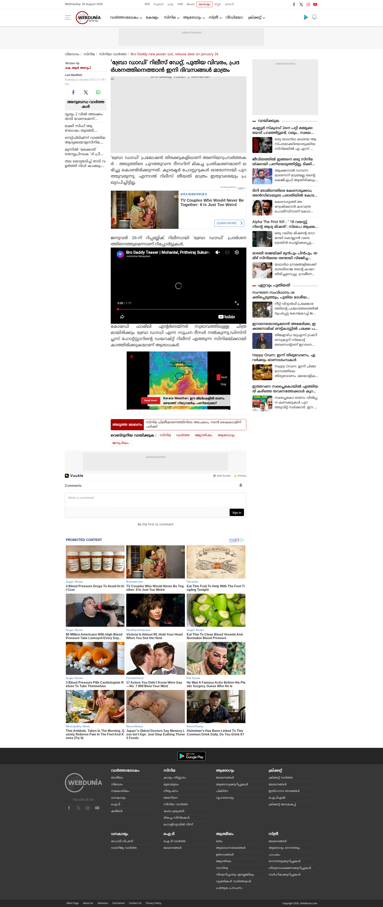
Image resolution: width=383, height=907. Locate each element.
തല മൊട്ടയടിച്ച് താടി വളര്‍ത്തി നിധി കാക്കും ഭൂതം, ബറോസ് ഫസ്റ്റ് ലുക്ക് (85, 163)
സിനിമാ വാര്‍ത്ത (112, 54)
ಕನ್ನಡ (218, 4)
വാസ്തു (222, 868)
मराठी (180, 4)
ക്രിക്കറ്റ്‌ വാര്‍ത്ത (281, 778)
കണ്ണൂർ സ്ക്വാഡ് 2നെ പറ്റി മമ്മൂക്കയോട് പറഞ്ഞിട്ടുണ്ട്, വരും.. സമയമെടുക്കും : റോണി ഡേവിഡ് (282, 130)
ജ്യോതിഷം (203, 435)
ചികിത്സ (222, 791)
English (159, 4)
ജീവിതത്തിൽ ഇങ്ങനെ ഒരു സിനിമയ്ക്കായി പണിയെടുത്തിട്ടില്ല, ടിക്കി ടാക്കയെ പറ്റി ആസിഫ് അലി (282, 162)
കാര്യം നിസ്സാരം (175, 778)
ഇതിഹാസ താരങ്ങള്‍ (284, 791)
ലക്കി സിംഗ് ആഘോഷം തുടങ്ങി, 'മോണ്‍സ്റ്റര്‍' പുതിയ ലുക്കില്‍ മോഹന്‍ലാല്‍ (85, 128)
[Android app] (191, 756)
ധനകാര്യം (118, 798)
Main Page (73, 903)
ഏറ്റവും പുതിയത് (274, 285)
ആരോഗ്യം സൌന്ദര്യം (284, 848)
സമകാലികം (120, 791)
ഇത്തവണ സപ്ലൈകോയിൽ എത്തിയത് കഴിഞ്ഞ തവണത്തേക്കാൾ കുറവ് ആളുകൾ (285, 389)
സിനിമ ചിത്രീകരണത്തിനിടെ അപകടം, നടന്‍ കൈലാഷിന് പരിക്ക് (193, 424)
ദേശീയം (117, 778)
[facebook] (294, 4)
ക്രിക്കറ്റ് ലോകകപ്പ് (282, 804)
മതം (219, 841)
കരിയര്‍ (116, 811)
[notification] (314, 17)
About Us (88, 903)
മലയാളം (204, 4)
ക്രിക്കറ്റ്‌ (254, 17)
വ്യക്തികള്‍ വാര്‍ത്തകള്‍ (233, 881)
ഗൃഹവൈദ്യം (225, 798)
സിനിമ (170, 17)
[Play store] (306, 17)
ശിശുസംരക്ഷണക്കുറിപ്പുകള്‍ (290, 868)
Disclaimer (119, 903)
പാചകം (274, 855)
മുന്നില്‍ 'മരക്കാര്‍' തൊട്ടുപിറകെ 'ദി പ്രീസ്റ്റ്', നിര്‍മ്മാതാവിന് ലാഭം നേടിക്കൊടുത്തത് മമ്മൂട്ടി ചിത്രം (86, 151)
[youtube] (315, 4)
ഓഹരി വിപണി (122, 841)
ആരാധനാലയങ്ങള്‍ (231, 848)
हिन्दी (147, 4)
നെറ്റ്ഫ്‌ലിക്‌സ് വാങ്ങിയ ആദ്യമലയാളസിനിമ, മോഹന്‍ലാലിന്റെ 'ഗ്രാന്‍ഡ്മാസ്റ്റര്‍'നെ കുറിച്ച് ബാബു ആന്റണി (85, 140)
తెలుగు (190, 4)
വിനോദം (72, 54)
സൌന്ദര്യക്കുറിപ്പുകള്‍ (285, 861)
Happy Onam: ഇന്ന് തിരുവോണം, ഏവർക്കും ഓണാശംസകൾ (283, 357)
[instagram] (308, 4)
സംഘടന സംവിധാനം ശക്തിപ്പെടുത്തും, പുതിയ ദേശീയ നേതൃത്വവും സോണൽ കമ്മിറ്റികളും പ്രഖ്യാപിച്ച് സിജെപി (283, 295)
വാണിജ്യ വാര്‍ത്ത (124, 848)
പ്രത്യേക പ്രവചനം (229, 888)
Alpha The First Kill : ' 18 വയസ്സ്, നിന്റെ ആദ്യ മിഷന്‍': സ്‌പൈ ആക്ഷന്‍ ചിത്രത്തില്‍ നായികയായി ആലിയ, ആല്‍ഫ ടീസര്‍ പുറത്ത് (285, 224)
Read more (150, 400)
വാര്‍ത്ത (183, 435)
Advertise (103, 903)
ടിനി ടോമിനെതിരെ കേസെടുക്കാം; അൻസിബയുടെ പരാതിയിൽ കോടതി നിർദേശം (283, 193)
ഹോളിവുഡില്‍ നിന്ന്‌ (178, 825)
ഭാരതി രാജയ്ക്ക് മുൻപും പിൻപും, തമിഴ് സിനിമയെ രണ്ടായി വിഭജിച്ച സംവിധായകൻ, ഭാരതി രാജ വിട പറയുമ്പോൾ (284, 256)
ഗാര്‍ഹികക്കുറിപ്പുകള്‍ (285, 875)
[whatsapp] (98, 92)
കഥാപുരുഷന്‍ (174, 811)
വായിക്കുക (268, 121)
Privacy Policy (153, 903)
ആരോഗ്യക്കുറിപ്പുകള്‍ (232, 785)
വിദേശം (117, 785)
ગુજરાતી (229, 4)
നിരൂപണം (171, 791)
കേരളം (152, 17)
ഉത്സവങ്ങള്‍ (225, 855)
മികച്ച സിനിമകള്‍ (177, 818)
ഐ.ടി (115, 804)
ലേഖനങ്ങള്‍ (225, 778)
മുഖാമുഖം (171, 785)
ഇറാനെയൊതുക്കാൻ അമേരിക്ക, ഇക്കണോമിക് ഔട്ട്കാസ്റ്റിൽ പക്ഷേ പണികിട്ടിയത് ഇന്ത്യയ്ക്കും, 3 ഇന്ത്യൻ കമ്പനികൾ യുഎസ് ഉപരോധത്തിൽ (284, 326)
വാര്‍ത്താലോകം (124, 17)
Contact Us (135, 903)
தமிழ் (171, 4)
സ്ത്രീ (213, 17)
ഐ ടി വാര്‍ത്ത (175, 841)
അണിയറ (171, 798)
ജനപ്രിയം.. (121, 443)
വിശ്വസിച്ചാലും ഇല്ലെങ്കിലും (235, 875)
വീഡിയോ (234, 17)
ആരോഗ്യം (192, 17)
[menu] (69, 18)
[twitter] (301, 4)
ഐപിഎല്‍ (277, 798)
